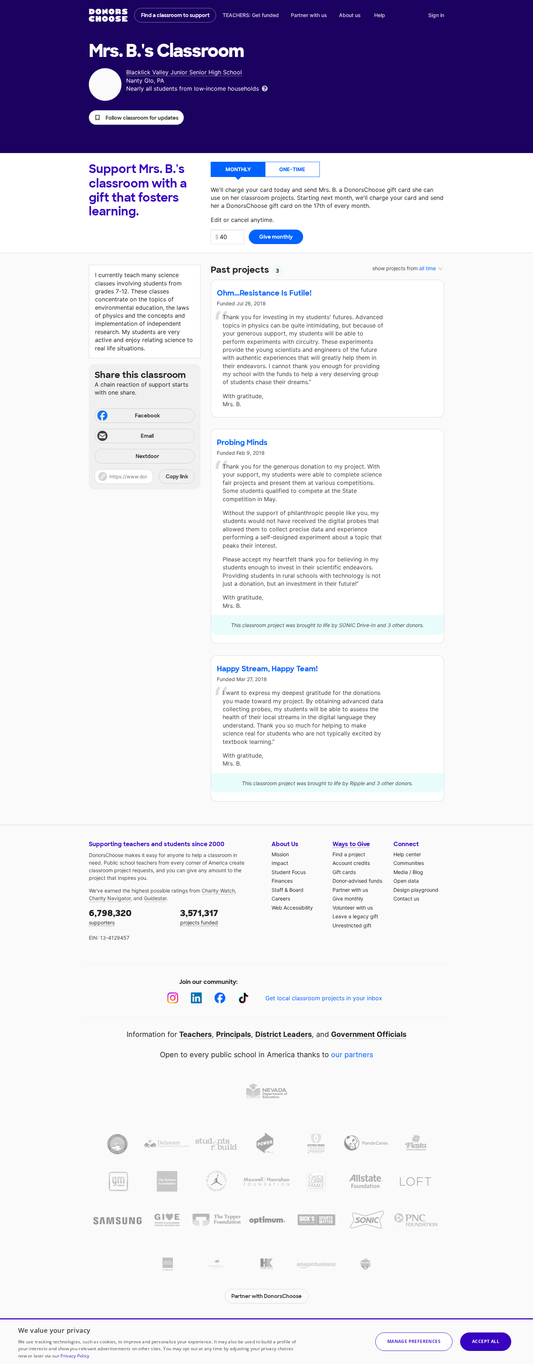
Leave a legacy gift (355, 916)
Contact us (406, 898)
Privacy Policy (75, 1356)
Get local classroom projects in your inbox (323, 998)
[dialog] (266, 1341)
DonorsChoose (108, 15)
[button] (136, 117)
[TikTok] (243, 998)
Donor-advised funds (357, 881)
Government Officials (368, 1034)
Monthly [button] (238, 169)
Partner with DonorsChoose (266, 1296)
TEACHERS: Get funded (251, 15)
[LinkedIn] (196, 998)
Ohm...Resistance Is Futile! (264, 293)
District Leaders (283, 1034)
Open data (406, 881)
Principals (233, 1034)
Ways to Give (351, 844)
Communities (408, 863)
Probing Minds (242, 442)
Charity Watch (218, 890)
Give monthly (347, 898)
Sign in (436, 15)
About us (350, 15)
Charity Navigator (110, 898)
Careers (281, 898)
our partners (352, 1054)
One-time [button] (292, 169)
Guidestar (155, 898)
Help (379, 15)
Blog (418, 872)
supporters (110, 916)
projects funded (199, 916)
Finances (282, 881)
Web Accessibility (292, 907)
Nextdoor (147, 456)
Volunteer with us (352, 907)
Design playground (415, 890)
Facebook (147, 415)
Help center (407, 854)
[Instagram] (172, 998)
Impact (280, 863)
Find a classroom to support (175, 15)
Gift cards (344, 872)
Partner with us (309, 15)
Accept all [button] (485, 1341)
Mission (280, 854)
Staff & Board (287, 890)
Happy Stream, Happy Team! (267, 668)
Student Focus (289, 872)
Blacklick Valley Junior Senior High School (184, 72)
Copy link (177, 476)
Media (400, 872)
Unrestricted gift (351, 925)
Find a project (348, 854)
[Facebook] (220, 998)
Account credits (351, 863)
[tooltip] (265, 88)
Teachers (195, 1034)
